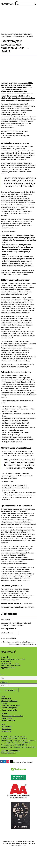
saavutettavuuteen (8, 591)
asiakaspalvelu (6, 623)
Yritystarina (6, 731)
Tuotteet (4, 714)
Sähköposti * (4, 682)
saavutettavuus (17, 625)
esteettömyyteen (20, 589)
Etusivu (3, 696)
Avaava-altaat (7, 718)
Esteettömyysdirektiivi (9, 701)
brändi (15, 623)
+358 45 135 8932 (12, 663)
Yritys (3, 724)
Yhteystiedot (7, 726)
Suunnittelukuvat (8, 721)
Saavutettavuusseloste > (10, 751)
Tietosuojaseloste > (8, 753)
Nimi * (2, 675)
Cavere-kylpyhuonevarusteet (12, 716)
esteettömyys (24, 623)
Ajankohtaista (6, 699)
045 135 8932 (29, 607)
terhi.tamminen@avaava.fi (10, 607)
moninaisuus (5, 625)
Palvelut (4, 703)
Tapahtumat (6, 729)
